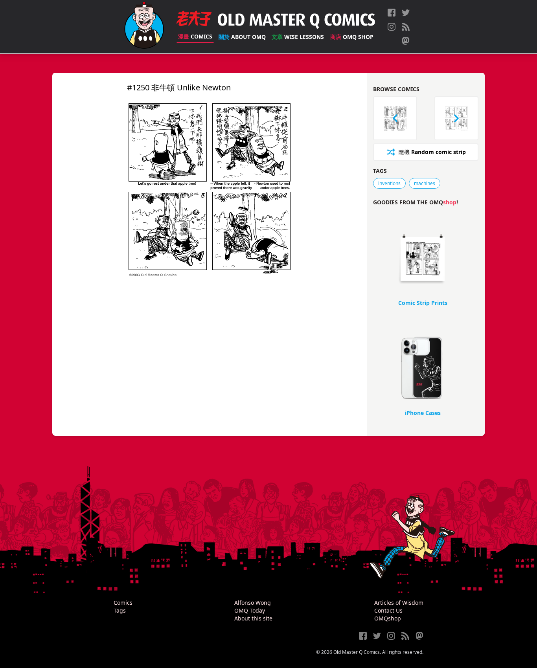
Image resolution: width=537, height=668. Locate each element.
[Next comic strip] (456, 118)
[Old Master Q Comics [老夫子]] (144, 27)
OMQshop (387, 618)
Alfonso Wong (252, 602)
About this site (253, 618)
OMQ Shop (351, 36)
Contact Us (388, 610)
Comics (195, 36)
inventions (389, 183)
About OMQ (242, 36)
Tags (120, 610)
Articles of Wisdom (398, 602)
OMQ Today (249, 610)
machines (424, 183)
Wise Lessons (298, 36)
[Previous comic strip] (395, 118)
